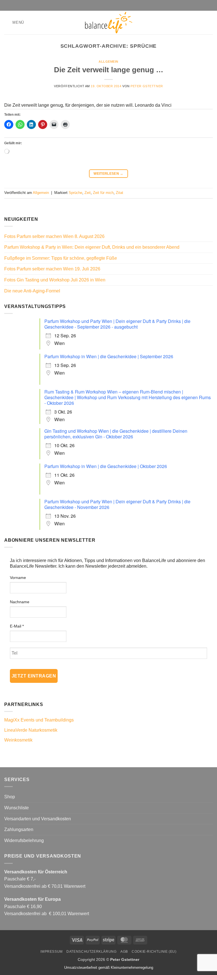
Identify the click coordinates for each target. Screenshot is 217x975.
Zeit (87, 193)
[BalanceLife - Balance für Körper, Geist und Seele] (108, 22)
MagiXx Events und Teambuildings (39, 720)
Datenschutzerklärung (91, 952)
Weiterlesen (108, 174)
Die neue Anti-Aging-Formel (32, 290)
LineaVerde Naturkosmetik (30, 730)
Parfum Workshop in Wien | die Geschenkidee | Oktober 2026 (105, 466)
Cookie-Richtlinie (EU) (154, 952)
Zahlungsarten (18, 829)
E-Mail (17, 626)
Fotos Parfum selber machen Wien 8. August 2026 (54, 236)
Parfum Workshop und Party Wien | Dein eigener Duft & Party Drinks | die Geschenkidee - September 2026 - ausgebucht (117, 324)
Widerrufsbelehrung (24, 840)
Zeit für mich (103, 193)
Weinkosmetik (18, 740)
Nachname (19, 602)
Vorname (18, 577)
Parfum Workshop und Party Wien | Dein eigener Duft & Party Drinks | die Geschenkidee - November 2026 (117, 504)
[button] (14, 22)
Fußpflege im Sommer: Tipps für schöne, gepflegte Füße (60, 258)
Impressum (51, 952)
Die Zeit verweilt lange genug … (108, 70)
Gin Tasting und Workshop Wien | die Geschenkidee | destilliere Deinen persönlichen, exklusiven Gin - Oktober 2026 (115, 434)
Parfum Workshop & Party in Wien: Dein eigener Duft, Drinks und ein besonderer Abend (91, 247)
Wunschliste (16, 807)
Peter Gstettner (147, 86)
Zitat (119, 193)
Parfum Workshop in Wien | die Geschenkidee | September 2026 (108, 356)
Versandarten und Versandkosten (37, 818)
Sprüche (75, 193)
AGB (124, 952)
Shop (9, 796)
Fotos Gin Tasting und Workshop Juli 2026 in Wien (54, 279)
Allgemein (108, 61)
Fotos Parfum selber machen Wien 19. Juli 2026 (52, 268)
